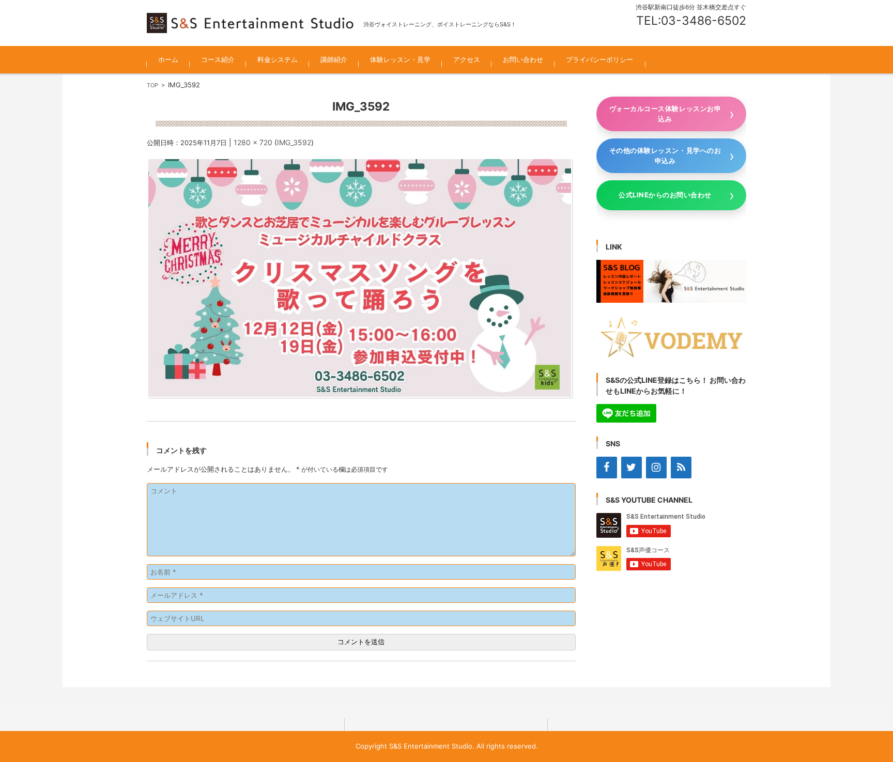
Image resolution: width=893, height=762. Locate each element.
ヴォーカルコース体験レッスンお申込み (665, 113)
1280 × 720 (253, 142)
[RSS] (681, 467)
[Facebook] (606, 467)
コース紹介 (218, 59)
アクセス (466, 59)
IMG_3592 (294, 142)
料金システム (277, 59)
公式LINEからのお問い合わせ (665, 195)
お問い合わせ (523, 59)
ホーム (168, 59)
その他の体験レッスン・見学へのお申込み (665, 155)
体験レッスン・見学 (400, 59)
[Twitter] (631, 467)
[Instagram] (656, 467)
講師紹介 (333, 59)
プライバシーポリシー (599, 59)
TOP (152, 85)
